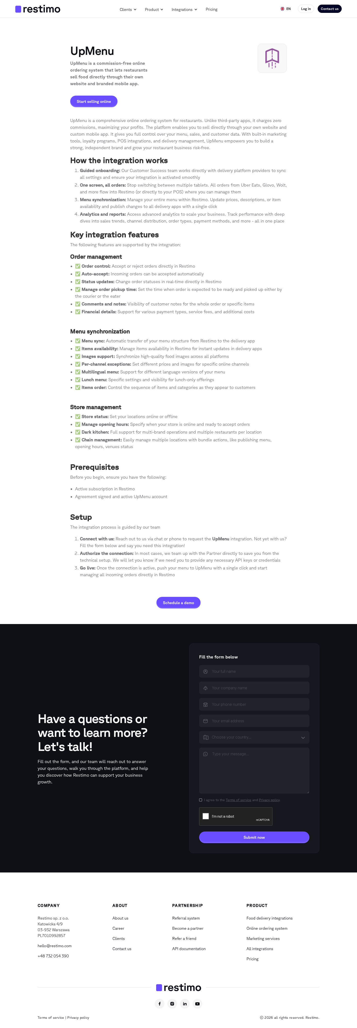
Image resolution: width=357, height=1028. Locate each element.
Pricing (212, 9)
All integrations (259, 948)
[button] (129, 9)
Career (118, 928)
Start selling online (94, 101)
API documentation (189, 948)
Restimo (312, 1018)
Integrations (182, 9)
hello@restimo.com (55, 946)
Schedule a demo (178, 602)
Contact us (330, 9)
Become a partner (188, 928)
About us (120, 918)
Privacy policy (269, 800)
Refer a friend (184, 938)
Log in (306, 9)
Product (152, 9)
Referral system (186, 918)
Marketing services (263, 938)
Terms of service (238, 800)
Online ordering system (267, 928)
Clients (126, 9)
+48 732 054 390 (53, 956)
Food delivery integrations (269, 918)
